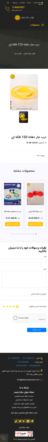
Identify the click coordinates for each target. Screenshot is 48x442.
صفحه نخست (37, 3)
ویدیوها (15, 3)
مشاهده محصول (35, 224)
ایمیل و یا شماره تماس (38, 294)
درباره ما (29, 3)
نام (45, 256)
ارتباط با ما (22, 3)
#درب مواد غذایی (29, 53)
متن (45, 269)
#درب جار (18, 53)
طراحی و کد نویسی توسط (24, 439)
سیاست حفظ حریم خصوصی (24, 396)
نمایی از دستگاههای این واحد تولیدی (24, 407)
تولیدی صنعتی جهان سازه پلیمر (24, 404)
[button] (36, 234)
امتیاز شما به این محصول (37, 306)
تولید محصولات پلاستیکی (24, 400)
